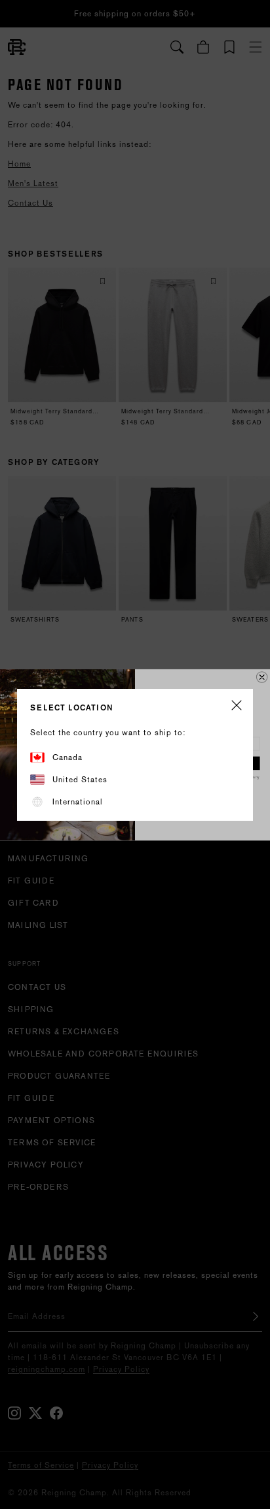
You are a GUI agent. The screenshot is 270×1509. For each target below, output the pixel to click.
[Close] (236, 706)
